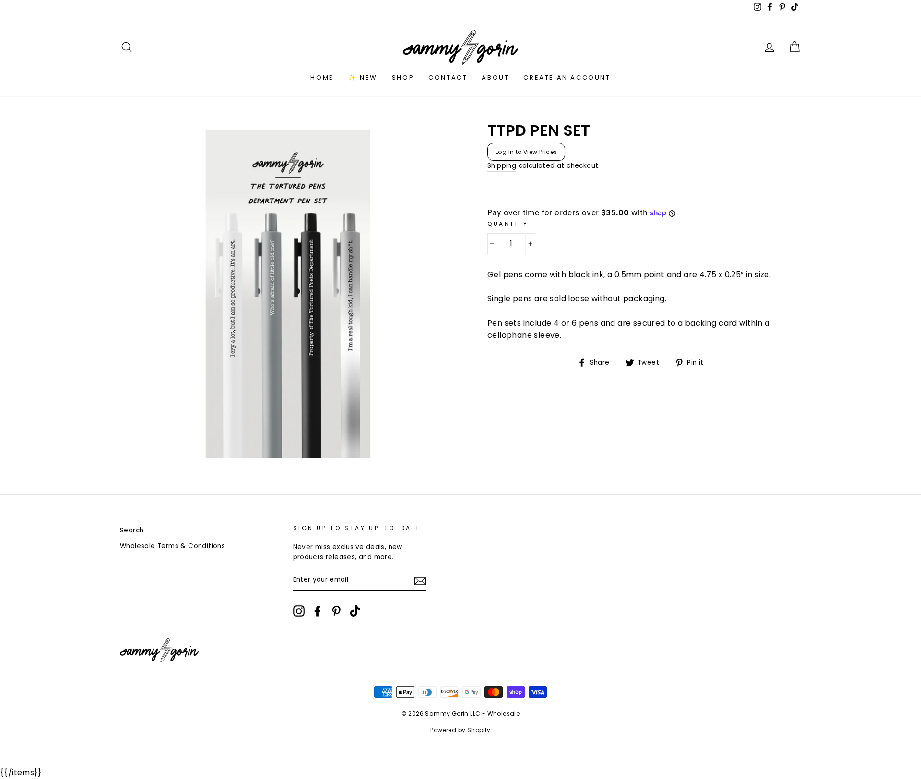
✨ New (363, 77)
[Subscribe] (420, 580)
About (495, 77)
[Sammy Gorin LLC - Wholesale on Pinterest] (336, 611)
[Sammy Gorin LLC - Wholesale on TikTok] (355, 611)
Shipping (501, 165)
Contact (447, 77)
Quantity (508, 224)
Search (131, 530)
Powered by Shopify (460, 730)
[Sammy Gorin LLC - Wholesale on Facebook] (317, 611)
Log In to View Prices (526, 152)
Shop (403, 77)
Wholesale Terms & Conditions (172, 546)
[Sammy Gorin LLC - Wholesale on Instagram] (299, 611)
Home (321, 77)
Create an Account (566, 77)
